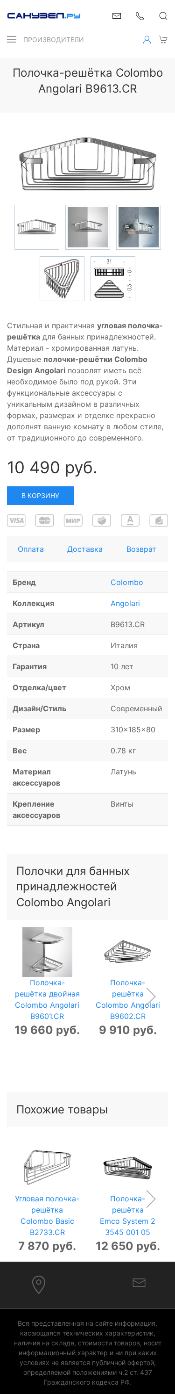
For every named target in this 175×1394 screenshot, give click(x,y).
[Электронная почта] (139, 1281)
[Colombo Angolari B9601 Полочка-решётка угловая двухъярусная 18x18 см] (47, 952)
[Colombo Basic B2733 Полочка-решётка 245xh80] (47, 1168)
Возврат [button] (141, 549)
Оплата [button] (31, 549)
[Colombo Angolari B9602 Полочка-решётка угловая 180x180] (128, 952)
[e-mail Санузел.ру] (116, 15)
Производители (53, 39)
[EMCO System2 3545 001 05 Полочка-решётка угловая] (128, 1168)
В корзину (40, 495)
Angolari (125, 603)
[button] (11, 39)
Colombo (127, 582)
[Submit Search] (163, 16)
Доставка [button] (85, 549)
